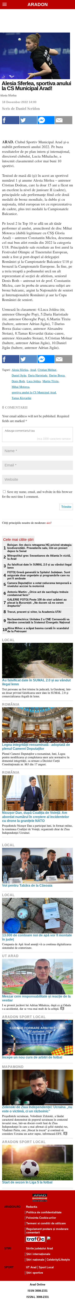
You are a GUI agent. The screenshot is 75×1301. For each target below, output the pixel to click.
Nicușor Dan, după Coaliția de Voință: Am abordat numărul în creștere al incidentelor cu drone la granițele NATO (35, 816)
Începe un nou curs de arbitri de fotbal (32, 1057)
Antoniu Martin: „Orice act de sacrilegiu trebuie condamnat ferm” (37, 593)
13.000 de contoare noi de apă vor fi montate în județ (37, 937)
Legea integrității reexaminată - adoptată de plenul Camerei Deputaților (36, 746)
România (11, 704)
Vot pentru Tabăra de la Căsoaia (27, 885)
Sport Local (46, 1267)
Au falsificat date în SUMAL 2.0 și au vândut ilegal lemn (39, 566)
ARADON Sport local (24, 1017)
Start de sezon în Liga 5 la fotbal (27, 1182)
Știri (7, 1248)
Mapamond (13, 1067)
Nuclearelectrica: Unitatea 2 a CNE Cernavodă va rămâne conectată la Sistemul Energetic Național (38, 621)
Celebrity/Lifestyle (58, 1259)
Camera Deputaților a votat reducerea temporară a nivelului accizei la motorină (39, 584)
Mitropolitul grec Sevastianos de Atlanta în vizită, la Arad (39, 557)
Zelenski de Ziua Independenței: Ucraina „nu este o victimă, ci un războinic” (37, 1109)
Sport (9, 1267)
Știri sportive (34, 1272)
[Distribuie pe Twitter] (28, 120)
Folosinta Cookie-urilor (41, 1217)
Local (8, 640)
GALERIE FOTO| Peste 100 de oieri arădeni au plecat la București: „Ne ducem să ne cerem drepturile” (37, 602)
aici (48, 523)
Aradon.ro (12, 1206)
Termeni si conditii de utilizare (46, 1223)
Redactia (31, 1206)
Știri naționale (35, 1259)
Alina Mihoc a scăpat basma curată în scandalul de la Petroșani (38, 630)
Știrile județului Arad (39, 1248)
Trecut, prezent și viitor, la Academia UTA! (34, 611)
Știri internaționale (38, 1254)
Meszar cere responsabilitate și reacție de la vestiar (36, 998)
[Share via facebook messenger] (46, 120)
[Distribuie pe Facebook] (10, 120)
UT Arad (10, 956)
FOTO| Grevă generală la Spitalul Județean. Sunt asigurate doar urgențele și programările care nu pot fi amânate (38, 575)
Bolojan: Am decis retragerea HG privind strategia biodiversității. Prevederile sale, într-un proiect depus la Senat (39, 548)
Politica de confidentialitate (43, 1212)
